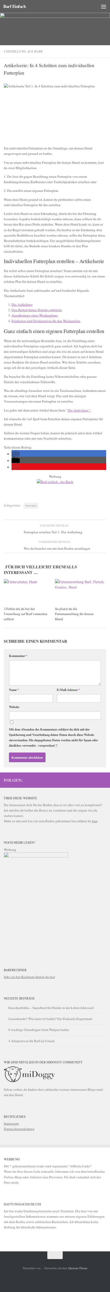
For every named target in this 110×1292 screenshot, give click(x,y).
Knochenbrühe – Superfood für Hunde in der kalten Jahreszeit (51, 1007)
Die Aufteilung (22, 304)
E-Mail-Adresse (68, 689)
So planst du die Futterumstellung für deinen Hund (74, 613)
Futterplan (31, 505)
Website (14, 706)
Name (14, 689)
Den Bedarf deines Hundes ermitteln (37, 310)
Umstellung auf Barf (23, 51)
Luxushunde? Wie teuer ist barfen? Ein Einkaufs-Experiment (50, 1018)
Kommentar (18, 655)
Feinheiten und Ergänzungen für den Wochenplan (46, 321)
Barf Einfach (14, 6)
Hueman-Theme (77, 1268)
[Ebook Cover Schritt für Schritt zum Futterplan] (36, 856)
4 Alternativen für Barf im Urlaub (31, 1041)
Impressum (11, 1123)
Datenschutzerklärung (19, 1128)
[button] (16, 454)
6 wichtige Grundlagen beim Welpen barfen (38, 1029)
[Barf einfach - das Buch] (55, 481)
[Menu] (103, 6)
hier (94, 821)
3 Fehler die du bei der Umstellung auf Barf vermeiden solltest (25, 613)
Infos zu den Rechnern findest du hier (29, 976)
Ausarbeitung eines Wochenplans (35, 315)
